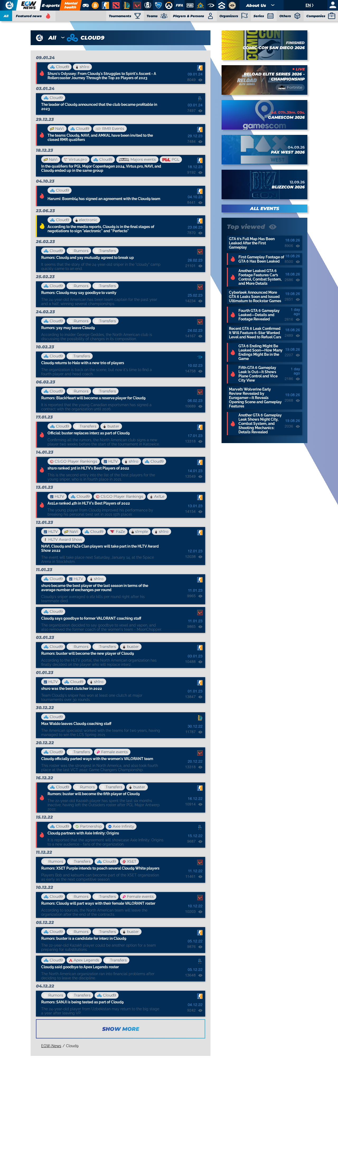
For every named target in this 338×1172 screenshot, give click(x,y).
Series (258, 16)
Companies (315, 16)
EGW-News (51, 1046)
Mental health (71, 5)
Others (285, 16)
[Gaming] (85, 5)
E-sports (50, 5)
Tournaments (120, 16)
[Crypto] (94, 5)
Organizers (228, 16)
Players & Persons (188, 16)
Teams (152, 16)
